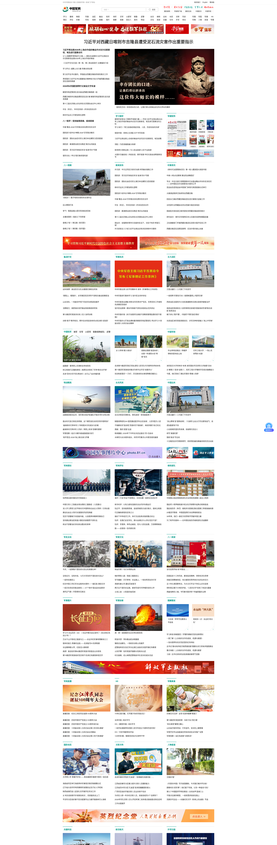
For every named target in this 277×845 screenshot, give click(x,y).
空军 (121, 16)
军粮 (194, 19)
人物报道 (171, 744)
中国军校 (171, 331)
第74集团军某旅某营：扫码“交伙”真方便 (182, 720)
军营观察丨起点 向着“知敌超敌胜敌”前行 (78, 433)
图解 (115, 19)
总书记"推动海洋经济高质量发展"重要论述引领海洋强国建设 (190, 646)
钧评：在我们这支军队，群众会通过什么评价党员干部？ (136, 520)
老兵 (184, 19)
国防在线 (188, 11)
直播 (101, 19)
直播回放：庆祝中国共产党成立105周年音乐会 (81, 724)
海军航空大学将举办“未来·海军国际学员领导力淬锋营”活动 (189, 365)
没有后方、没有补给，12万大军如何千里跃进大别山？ (84, 576)
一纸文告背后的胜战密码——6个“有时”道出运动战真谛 (84, 588)
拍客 (121, 19)
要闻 (71, 16)
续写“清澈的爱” (172, 433)
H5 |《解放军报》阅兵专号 (125, 724)
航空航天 (119, 829)
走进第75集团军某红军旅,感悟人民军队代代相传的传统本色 (137, 365)
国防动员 (68, 744)
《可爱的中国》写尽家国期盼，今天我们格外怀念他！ (187, 783)
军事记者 (199, 7)
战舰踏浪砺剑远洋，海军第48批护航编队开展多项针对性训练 (86, 415)
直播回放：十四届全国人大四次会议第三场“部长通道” (83, 728)
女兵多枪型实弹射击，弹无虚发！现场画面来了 (133, 415)
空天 (171, 19)
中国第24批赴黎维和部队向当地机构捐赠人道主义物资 (187, 498)
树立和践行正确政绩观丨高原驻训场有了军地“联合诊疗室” (85, 370)
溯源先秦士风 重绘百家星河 (125, 584)
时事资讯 (171, 165)
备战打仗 (68, 256)
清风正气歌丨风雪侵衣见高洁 (74, 591)
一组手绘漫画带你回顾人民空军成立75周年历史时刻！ (135, 728)
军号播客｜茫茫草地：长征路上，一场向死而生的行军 (135, 580)
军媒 (206, 16)
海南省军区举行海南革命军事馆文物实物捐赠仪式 (82, 783)
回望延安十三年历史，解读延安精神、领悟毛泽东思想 (187, 576)
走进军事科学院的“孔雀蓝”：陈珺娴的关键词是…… (134, 777)
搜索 (153, 10)
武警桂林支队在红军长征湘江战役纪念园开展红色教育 (135, 647)
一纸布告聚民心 (69, 580)
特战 (142, 19)
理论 (65, 19)
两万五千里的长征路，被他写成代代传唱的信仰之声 (135, 588)
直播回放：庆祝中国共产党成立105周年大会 (80, 720)
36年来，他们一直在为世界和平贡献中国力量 (184, 516)
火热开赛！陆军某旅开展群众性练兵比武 (130, 651)
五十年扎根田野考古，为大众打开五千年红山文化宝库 (187, 584)
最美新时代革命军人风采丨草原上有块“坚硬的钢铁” (82, 429)
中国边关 (171, 382)
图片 (108, 19)
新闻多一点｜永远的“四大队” (203, 620)
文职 (177, 16)
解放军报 (168, 7)
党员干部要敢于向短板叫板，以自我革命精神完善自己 (83, 516)
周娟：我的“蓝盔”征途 (123, 429)
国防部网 (167, 11)
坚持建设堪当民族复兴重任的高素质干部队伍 (80, 520)
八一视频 (68, 165)
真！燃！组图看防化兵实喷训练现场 (128, 633)
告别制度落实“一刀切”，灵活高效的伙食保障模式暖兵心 (136, 373)
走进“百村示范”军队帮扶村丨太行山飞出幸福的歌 (81, 374)
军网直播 (68, 681)
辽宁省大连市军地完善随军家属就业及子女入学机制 (83, 787)
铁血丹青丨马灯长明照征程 (125, 569)
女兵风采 (119, 382)
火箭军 (128, 16)
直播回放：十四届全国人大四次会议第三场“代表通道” (83, 736)
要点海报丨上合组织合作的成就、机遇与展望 (184, 650)
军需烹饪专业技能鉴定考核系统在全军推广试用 (185, 732)
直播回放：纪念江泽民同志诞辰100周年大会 (80, 713)
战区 (94, 16)
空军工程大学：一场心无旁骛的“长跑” (202, 352)
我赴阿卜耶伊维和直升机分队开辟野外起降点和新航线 (187, 504)
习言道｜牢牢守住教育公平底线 (177, 620)
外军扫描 (171, 829)
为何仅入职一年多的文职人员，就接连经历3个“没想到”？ (136, 795)
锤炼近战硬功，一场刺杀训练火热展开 (129, 643)
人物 (200, 19)
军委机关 (119, 256)
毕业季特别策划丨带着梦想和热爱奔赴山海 (177, 352)
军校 (87, 19)
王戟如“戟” (171, 777)
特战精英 (68, 382)
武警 (142, 16)
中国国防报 (189, 7)
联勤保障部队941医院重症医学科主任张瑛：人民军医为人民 (138, 421)
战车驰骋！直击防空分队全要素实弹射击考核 (80, 289)
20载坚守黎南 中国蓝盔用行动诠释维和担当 (184, 512)
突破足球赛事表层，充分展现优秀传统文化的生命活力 (187, 580)
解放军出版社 (209, 7)
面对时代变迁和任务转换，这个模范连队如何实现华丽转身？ (86, 421)
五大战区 (171, 256)
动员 (171, 16)
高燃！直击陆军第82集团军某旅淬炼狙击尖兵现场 (82, 651)
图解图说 (171, 600)
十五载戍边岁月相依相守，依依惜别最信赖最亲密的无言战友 (190, 441)
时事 (78, 19)
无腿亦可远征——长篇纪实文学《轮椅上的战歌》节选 (187, 799)
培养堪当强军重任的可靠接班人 (75, 498)
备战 (101, 16)
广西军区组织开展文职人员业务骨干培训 (130, 791)
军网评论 (119, 465)
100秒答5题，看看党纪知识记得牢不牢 (130, 736)
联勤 (135, 16)
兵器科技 (68, 829)
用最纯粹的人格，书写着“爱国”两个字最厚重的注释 (186, 592)
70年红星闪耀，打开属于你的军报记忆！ (130, 713)
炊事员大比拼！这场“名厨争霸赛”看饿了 (182, 713)
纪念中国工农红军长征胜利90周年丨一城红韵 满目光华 (84, 584)
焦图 (78, 16)
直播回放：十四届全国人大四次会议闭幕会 (79, 732)
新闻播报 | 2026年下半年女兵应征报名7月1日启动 (134, 433)
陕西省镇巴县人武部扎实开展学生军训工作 (79, 791)
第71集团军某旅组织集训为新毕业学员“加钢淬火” (133, 369)
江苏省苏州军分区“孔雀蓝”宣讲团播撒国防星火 (132, 787)
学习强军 (119, 116)
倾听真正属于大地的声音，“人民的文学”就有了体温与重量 (189, 588)
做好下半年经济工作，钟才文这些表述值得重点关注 (135, 516)
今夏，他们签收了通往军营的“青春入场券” (183, 373)
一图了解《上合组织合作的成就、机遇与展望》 (185, 638)
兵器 (165, 19)
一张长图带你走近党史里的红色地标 (180, 642)
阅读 (158, 19)
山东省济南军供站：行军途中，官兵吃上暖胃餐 (185, 728)
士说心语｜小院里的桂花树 (125, 592)
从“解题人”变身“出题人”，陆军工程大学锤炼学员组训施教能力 (190, 369)
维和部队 (171, 465)
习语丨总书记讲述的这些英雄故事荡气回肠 (183, 654)
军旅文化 (119, 537)
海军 (115, 16)
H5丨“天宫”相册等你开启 (124, 732)
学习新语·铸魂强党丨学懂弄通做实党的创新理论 (185, 634)
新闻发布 (119, 165)
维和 (158, 16)
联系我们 (197, 2)
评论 (71, 19)
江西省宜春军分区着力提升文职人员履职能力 (132, 783)
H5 (212, 16)
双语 (206, 19)
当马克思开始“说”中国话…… (177, 569)
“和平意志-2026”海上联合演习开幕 (76, 437)
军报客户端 (178, 11)
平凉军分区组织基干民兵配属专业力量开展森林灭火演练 (84, 799)
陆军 (108, 16)
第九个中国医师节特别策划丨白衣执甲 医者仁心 (185, 791)
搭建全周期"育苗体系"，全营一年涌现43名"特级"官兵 (150, 353)
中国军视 (208, 11)
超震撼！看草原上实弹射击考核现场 (76, 366)
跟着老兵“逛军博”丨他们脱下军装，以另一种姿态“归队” (188, 787)
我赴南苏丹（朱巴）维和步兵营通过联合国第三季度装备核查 (190, 508)
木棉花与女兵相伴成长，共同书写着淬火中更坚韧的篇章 (136, 437)
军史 (184, 16)
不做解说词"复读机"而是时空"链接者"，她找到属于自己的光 (138, 425)
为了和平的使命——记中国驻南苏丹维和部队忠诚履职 (187, 520)
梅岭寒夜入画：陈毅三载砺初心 (127, 576)
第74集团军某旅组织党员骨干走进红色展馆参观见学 (83, 655)
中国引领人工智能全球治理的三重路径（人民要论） (83, 504)
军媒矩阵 (171, 116)
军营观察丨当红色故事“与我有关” (179, 736)
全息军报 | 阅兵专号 (122, 720)
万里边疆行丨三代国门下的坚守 (179, 289)
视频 (94, 19)
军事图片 (68, 600)
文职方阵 (119, 744)
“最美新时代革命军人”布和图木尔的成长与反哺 (80, 425)
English (205, 2)
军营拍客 (119, 600)
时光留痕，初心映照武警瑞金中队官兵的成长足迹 (134, 655)
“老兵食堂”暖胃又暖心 (175, 724)
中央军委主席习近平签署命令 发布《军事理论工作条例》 (136, 289)
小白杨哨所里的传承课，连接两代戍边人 (182, 429)
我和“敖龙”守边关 (173, 437)
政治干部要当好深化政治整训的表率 (76, 524)
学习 (65, 16)
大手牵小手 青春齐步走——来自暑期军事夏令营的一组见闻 (85, 777)
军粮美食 (171, 681)
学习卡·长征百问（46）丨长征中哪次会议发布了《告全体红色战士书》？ (86, 634)
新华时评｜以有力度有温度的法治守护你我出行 (133, 504)
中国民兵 (199, 11)
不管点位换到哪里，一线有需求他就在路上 (183, 795)
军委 (87, 16)
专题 (212, 19)
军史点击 (68, 537)
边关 (165, 16)
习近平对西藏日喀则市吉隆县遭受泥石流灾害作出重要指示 (138, 42)
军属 (194, 16)
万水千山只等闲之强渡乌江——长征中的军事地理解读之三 (85, 639)
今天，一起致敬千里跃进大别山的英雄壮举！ (80, 569)
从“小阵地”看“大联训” (124, 350)
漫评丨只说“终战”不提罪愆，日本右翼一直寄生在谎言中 (136, 498)
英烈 (135, 19)
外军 (177, 19)
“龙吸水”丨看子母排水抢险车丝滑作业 (77, 197)
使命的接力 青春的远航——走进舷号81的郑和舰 (81, 643)
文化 (152, 19)
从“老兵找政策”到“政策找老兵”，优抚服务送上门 (81, 795)
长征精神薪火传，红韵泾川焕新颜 (76, 647)
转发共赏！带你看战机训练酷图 (127, 639)
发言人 (128, 19)
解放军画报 (178, 7)
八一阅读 (171, 537)
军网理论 (68, 465)
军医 (200, 16)
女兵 (152, 16)
